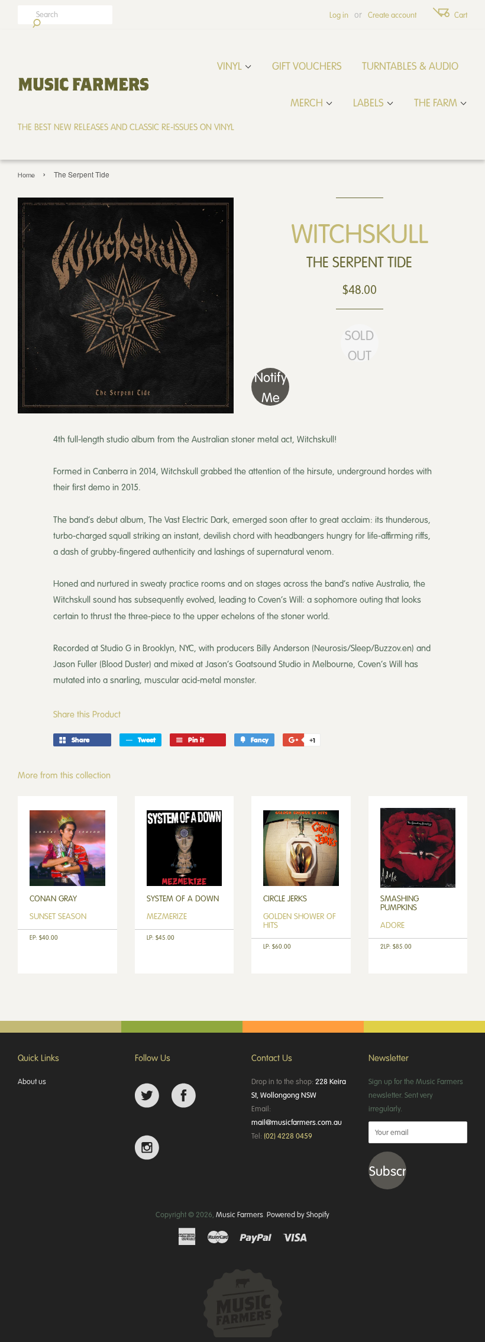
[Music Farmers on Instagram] (147, 1148)
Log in (338, 14)
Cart (460, 14)
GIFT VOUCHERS (307, 66)
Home (26, 174)
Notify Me (270, 387)
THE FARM (437, 102)
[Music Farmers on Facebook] (184, 1096)
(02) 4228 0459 (288, 1135)
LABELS (369, 102)
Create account (392, 14)
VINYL (230, 66)
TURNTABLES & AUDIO (410, 66)
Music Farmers (239, 1214)
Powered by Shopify (298, 1214)
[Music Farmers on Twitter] (147, 1096)
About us (32, 1081)
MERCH (307, 102)
